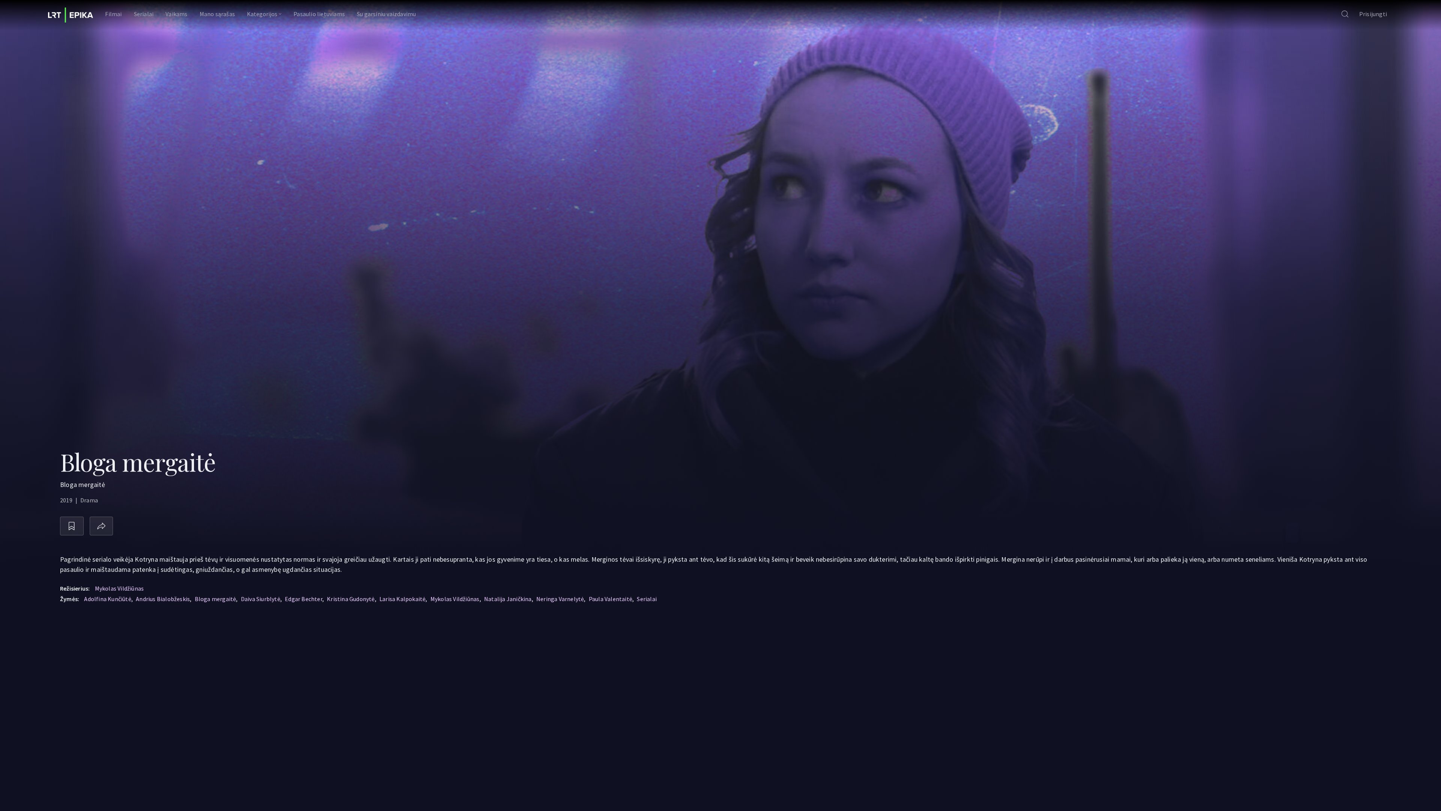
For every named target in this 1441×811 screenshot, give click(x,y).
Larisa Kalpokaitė (402, 599)
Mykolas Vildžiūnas (119, 588)
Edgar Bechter (303, 599)
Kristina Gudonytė (351, 599)
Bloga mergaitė (215, 599)
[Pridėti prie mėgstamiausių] (72, 526)
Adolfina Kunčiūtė (107, 599)
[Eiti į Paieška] (1345, 14)
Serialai (647, 599)
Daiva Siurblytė (260, 599)
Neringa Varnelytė (560, 599)
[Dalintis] (101, 526)
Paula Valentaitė (610, 599)
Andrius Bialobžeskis (163, 599)
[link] (70, 15)
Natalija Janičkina (508, 599)
